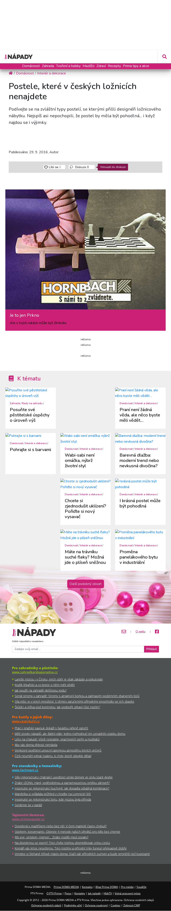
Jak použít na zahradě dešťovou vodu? (41, 690)
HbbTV (108, 893)
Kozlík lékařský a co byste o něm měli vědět (45, 685)
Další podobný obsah (86, 584)
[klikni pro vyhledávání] (164, 56)
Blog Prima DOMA (107, 887)
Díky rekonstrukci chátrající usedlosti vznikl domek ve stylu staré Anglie (64, 777)
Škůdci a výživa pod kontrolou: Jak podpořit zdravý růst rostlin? (57, 707)
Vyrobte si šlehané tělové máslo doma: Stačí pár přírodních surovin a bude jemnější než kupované (82, 854)
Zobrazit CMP (131, 905)
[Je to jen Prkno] (85, 251)
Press (68, 893)
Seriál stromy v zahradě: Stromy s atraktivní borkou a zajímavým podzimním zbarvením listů (77, 696)
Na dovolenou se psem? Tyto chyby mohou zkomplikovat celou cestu (62, 843)
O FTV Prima (54, 893)
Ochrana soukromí (96, 905)
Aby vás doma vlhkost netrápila (36, 745)
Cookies (115, 905)
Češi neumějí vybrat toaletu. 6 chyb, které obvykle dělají (53, 756)
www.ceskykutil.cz (26, 721)
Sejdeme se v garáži (28, 805)
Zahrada (48, 66)
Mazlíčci (88, 66)
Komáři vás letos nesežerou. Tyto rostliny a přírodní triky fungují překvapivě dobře (71, 848)
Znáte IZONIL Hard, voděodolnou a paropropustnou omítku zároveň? (62, 783)
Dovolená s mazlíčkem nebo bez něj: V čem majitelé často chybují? (61, 826)
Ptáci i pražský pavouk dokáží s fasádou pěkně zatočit (51, 728)
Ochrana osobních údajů (46, 905)
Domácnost (31, 66)
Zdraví (101, 66)
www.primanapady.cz (28, 819)
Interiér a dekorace (146, 403)
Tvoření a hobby (68, 66)
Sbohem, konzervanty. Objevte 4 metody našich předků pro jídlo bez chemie (67, 831)
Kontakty (87, 887)
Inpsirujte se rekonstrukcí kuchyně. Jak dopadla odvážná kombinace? (62, 788)
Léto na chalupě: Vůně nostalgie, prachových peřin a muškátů (57, 739)
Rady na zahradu (32, 403)
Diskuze (81, 167)
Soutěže (141, 887)
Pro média (127, 887)
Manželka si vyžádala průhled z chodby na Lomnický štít (53, 794)
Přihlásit (151, 649)
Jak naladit (94, 893)
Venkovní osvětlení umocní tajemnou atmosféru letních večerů (58, 750)
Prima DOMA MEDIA (66, 887)
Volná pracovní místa (127, 893)
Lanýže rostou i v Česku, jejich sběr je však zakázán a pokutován (59, 679)
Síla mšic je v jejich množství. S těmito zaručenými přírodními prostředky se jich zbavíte (74, 701)
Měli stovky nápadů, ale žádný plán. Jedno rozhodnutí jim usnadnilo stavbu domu (70, 734)
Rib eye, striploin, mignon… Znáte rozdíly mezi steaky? (51, 837)
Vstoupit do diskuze (113, 167)
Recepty (114, 66)
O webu (140, 632)
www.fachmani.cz (25, 770)
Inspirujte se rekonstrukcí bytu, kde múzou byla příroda (53, 799)
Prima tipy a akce (136, 66)
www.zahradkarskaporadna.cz (35, 672)
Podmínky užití (73, 905)
